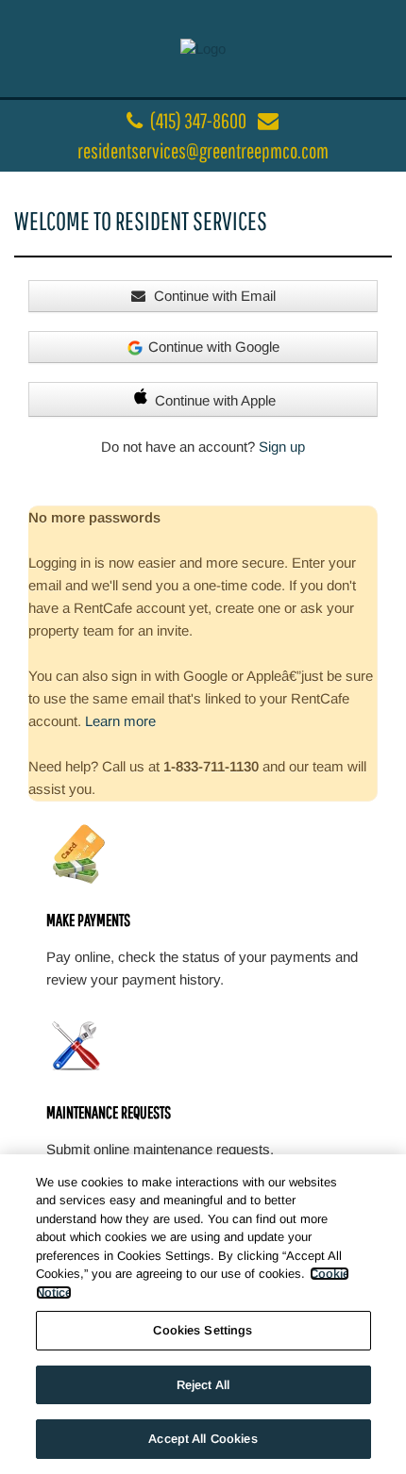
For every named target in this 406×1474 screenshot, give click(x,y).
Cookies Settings (202, 1330)
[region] (203, 1314)
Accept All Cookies (202, 1439)
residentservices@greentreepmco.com (203, 150)
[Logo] (203, 48)
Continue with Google (213, 347)
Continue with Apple (215, 400)
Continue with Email (213, 296)
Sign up (282, 447)
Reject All (203, 1385)
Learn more (120, 721)
